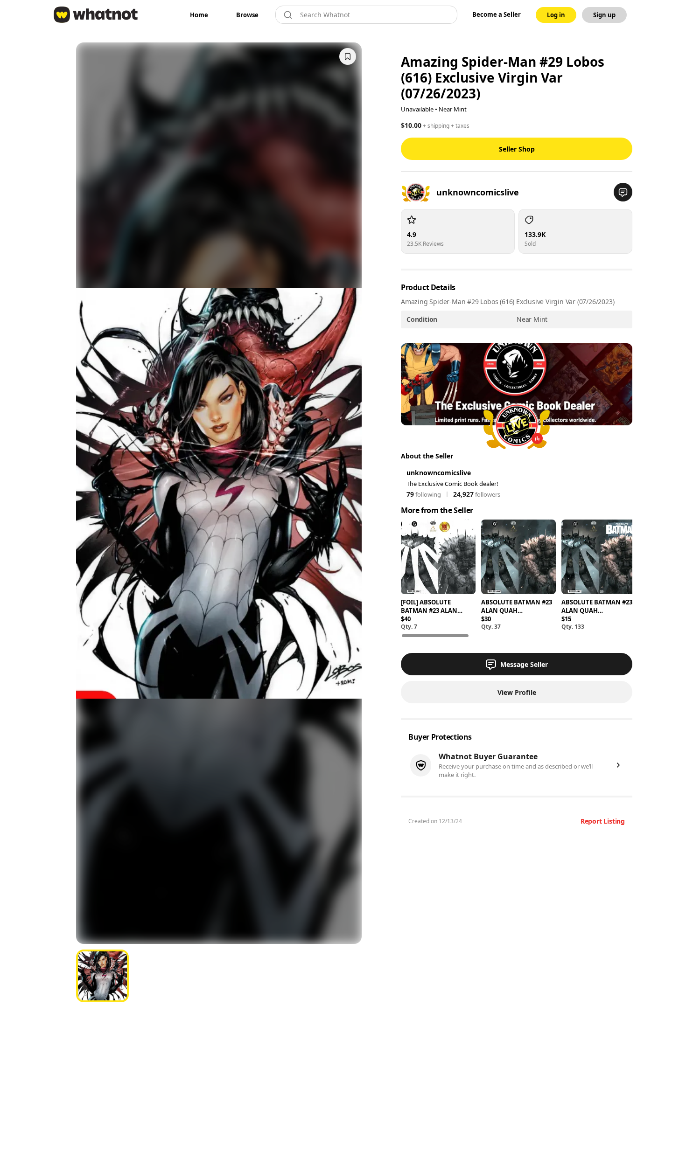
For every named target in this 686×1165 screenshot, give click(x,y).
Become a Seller (496, 14)
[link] (199, 15)
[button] (623, 192)
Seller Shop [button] (517, 149)
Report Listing (603, 821)
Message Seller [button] (524, 664)
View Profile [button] (516, 692)
